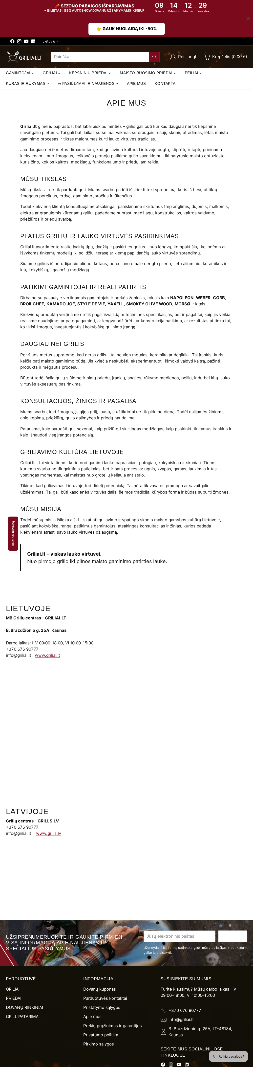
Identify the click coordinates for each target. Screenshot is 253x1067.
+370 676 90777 (185, 1010)
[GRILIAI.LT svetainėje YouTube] (26, 42)
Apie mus (92, 1016)
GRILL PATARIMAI (23, 1016)
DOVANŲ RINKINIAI (24, 1007)
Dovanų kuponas (99, 989)
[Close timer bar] (248, 19)
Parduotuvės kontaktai (105, 998)
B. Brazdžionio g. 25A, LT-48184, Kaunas (200, 1031)
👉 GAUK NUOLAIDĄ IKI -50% (126, 28)
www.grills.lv (48, 833)
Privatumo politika (100, 1034)
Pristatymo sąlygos (101, 1007)
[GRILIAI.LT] (24, 57)
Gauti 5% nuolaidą (13, 533)
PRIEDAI (13, 998)
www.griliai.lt (47, 655)
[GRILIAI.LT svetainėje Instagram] (19, 42)
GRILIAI (13, 989)
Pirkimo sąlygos (98, 1044)
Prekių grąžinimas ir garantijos (112, 1025)
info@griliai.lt (181, 1019)
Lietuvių (48, 41)
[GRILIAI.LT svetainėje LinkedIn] (33, 42)
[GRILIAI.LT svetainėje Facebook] (12, 42)
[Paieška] (154, 57)
